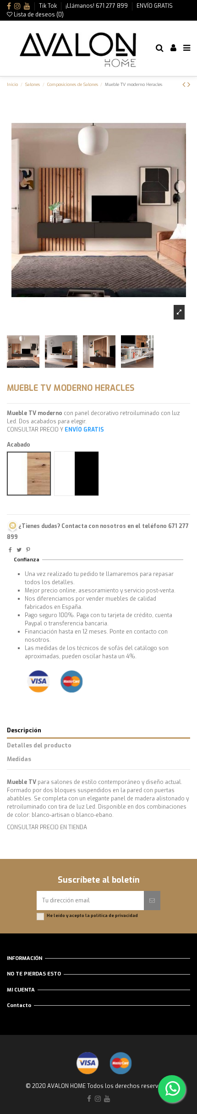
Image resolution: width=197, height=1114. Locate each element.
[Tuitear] (19, 550)
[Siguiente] (188, 84)
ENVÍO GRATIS (155, 6)
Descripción (24, 730)
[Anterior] (184, 84)
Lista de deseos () (38, 14)
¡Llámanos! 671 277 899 (97, 6)
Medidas (19, 759)
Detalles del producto (39, 745)
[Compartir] (10, 550)
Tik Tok (48, 6)
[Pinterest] (28, 550)
